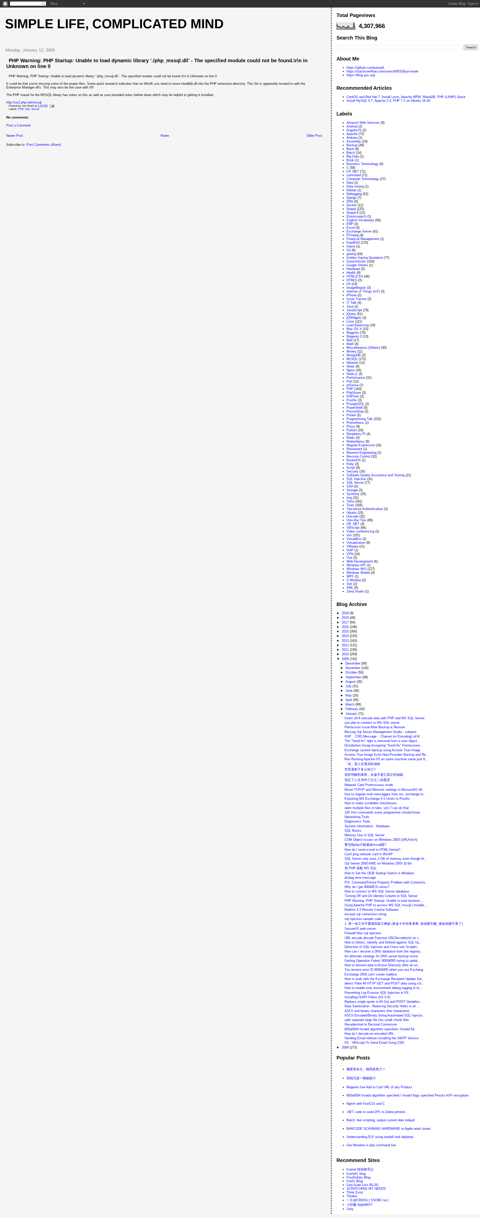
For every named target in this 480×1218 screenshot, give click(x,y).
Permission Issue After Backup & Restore (374, 727)
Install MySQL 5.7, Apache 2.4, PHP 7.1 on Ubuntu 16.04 (388, 100)
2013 (346, 640)
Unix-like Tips (356, 520)
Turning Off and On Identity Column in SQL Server (381, 896)
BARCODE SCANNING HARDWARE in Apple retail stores (388, 1128)
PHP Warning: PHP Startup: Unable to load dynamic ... (384, 900)
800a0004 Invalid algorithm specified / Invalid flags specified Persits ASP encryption (407, 1095)
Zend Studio (355, 591)
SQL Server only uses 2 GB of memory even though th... (385, 858)
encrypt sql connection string (365, 914)
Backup (352, 145)
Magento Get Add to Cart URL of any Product (379, 1087)
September (354, 677)
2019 (346, 613)
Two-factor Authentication (364, 509)
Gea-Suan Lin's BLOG (362, 1185)
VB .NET (353, 524)
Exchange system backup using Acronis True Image (382, 750)
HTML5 (351, 280)
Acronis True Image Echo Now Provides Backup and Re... (386, 754)
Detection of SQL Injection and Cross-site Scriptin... (382, 947)
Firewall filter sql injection (362, 933)
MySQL (352, 359)
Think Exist (354, 1192)
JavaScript (354, 310)
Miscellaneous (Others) (363, 348)
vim (349, 535)
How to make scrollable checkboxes (370, 803)
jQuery (351, 314)
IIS (348, 284)
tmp (349, 498)
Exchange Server (359, 231)
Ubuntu (351, 512)
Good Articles (356, 261)
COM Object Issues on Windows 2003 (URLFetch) (380, 840)
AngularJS (354, 130)
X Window (353, 580)
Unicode (352, 516)
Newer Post (14, 136)
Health (351, 272)
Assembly (353, 141)
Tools (350, 505)
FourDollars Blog (358, 1177)
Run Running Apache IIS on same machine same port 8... (386, 759)
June (350, 690)
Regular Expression (360, 445)
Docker (351, 205)
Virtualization (355, 542)
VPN (349, 554)
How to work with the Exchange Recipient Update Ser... (384, 979)
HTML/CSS (354, 276)
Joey (350, 1209)
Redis (350, 438)
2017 (346, 622)
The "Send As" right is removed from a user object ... (382, 741)
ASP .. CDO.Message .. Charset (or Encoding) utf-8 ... (384, 736)
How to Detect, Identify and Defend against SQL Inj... (383, 942)
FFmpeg (352, 235)
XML (349, 588)
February (352, 709)
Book (350, 160)
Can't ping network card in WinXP (368, 854)
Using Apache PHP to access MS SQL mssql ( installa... (385, 905)
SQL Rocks (352, 830)
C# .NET (352, 171)
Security (352, 471)
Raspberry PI (356, 434)
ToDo (350, 501)
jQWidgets (354, 318)
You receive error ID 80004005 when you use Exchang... (385, 970)
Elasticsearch (356, 216)
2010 (346, 654)
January (352, 714)
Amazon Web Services (363, 122)
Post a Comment (18, 125)
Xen (349, 584)
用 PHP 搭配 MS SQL (360, 868)
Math (350, 344)
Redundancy (355, 441)
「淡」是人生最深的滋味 (362, 764)
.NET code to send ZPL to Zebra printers (376, 1112)
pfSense (352, 385)
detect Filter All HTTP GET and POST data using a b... (384, 983)
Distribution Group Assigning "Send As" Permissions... (383, 745)
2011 (346, 650)
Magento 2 (354, 336)
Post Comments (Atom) (43, 144)
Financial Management (362, 239)
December (353, 663)
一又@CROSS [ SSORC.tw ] (367, 1200)
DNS (349, 201)
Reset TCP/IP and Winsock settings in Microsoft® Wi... (384, 790)
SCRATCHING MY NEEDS (366, 1188)
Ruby (350, 464)
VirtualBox (354, 539)
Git (348, 250)
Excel (350, 228)
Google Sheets (357, 265)
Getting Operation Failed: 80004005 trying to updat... (382, 960)
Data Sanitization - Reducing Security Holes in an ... (382, 1006)
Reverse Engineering (361, 452)
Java (350, 306)
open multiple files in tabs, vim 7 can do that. (377, 808)
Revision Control (358, 456)
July (349, 686)
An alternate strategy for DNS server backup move (381, 956)
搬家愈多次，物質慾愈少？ (366, 1069)
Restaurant (354, 449)
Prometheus (355, 422)
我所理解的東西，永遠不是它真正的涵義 (373, 774)
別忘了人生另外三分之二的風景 (367, 780)
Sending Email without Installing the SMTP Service (381, 1038)
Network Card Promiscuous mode (368, 785)
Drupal (351, 209)
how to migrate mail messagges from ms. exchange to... (385, 794)
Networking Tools (356, 817)
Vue (349, 558)
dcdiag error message (360, 878)
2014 (346, 636)
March (351, 704)
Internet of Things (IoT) (363, 291)
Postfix (351, 400)
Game (350, 246)
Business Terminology (362, 164)
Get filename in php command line (371, 1145)
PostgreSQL (355, 404)
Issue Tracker (356, 299)
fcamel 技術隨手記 (360, 1169)
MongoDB (353, 355)
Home (164, 136)
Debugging (354, 194)
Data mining (355, 186)
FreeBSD (353, 242)
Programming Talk (359, 419)
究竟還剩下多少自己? (360, 769)
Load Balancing (357, 325)
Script (350, 468)
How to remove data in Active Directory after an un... (382, 965)
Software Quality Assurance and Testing (375, 475)
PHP (21, 109)
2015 (346, 631)
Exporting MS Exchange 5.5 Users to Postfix (377, 798)
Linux (350, 321)
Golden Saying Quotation (364, 258)
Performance (355, 378)
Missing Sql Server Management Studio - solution (380, 732)
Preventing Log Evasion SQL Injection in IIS (376, 992)
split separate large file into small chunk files (376, 1020)
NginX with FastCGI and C (365, 1104)
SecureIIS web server (360, 928)
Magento (352, 332)
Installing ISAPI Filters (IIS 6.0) (367, 997)
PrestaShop (355, 411)
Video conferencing (360, 531)
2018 (346, 618)
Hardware (353, 269)
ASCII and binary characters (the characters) (376, 1011)
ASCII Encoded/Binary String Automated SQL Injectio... (384, 1015)
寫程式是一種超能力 (361, 1078)
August (351, 682)
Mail (349, 340)
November (353, 668)
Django (351, 198)
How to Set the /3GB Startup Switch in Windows (379, 873)
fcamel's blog (356, 1174)
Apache (352, 134)
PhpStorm (353, 392)
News (350, 366)
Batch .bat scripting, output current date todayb (380, 1120)
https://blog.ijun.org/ (360, 75)
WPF (350, 576)
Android (352, 126)
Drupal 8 (352, 212)
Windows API (356, 565)
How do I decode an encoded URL (369, 1034)
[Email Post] (51, 105)
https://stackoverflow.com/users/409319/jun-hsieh (382, 71)
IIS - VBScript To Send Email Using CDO (374, 1042)
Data (349, 182)
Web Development (359, 561)
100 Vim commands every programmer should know (382, 812)
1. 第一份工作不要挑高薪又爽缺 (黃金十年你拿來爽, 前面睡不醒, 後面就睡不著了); (404, 924)
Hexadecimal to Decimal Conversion (370, 1024)
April (349, 700)
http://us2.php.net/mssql (24, 102)
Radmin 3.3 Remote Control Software (371, 910)
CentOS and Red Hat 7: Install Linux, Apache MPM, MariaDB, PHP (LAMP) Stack (406, 97)
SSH (349, 486)
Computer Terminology (362, 179)
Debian (351, 190)
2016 (346, 627)
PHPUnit (352, 396)
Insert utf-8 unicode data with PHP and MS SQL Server (384, 718)
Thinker (351, 1196)
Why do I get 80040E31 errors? (367, 887)
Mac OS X (354, 329)
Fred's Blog (354, 1181)
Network (352, 362)
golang (351, 254)
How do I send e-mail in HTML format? (372, 850)
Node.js (352, 374)
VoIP (350, 550)
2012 (346, 645)
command (353, 175)
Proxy (350, 426)
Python (351, 430)
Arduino (352, 138)
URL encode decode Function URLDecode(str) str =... (383, 938)
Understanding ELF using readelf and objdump (379, 1137)
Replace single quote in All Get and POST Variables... (383, 1002)
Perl (349, 381)
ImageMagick (356, 288)
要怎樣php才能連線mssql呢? (365, 844)
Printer (351, 415)
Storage (352, 490)
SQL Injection (356, 479)
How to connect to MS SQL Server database (376, 891)
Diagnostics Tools (357, 821)
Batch (350, 152)
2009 (346, 659)
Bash (350, 149)
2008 (346, 1047)
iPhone (351, 295)
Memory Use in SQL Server (364, 835)
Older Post (314, 136)
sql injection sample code (362, 919)
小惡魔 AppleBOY (359, 1204)
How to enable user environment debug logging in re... (383, 988)
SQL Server (32, 109)
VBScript (353, 528)
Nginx (350, 370)
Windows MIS (356, 569)
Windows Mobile (358, 572)
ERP (349, 224)
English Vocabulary (360, 220)
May (349, 695)
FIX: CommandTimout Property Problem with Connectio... (386, 882)
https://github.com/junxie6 (365, 68)
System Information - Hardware (367, 826)
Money (351, 351)
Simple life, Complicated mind (114, 23)
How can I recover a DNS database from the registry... (383, 951)
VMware (352, 546)
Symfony (353, 494)
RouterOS (353, 460)
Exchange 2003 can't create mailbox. (371, 974)
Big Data (352, 156)
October (352, 672)
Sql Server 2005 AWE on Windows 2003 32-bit (378, 863)
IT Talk (351, 302)
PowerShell (354, 408)
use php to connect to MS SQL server (372, 722)
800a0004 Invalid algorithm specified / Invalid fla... (380, 1029)
